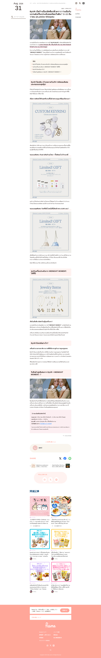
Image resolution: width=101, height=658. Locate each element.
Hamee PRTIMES (68, 435)
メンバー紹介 (57, 632)
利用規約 (41, 637)
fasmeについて (42, 632)
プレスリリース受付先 (44, 640)
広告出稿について (36, 617)
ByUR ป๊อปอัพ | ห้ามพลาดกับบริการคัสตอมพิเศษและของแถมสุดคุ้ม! (50, 64)
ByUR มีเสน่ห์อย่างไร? (39, 69)
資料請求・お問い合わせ (45, 634)
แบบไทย (77, 13)
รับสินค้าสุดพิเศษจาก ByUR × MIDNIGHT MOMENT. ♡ (47, 72)
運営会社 (56, 634)
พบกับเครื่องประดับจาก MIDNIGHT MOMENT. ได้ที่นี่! (46, 67)
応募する (64, 610)
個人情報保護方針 (58, 637)
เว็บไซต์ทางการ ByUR (46, 423)
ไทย (50, 649)
